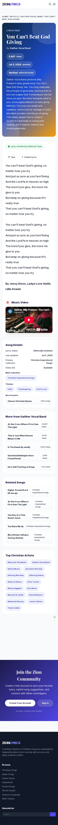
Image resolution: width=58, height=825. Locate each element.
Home (5, 17)
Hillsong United (36, 575)
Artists (14, 17)
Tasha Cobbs (14, 608)
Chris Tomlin (33, 582)
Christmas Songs (9, 770)
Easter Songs (8, 774)
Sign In (45, 703)
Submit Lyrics (30, 157)
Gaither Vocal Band (32, 17)
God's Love (41, 389)
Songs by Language (11, 794)
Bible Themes (8, 799)
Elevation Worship (33, 569)
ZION (11, 4)
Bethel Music (14, 569)
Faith (10, 389)
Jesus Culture (35, 601)
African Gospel (8, 790)
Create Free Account (20, 703)
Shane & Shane (15, 582)
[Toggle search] (50, 4)
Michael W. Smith (15, 595)
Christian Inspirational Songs (21, 378)
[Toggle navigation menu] (54, 4)
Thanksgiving (24, 389)
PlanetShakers (36, 595)
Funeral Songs (8, 786)
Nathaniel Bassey (16, 601)
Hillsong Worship (15, 575)
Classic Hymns (8, 778)
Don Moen (32, 588)
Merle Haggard (15, 588)
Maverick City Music (17, 562)
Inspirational (7, 782)
